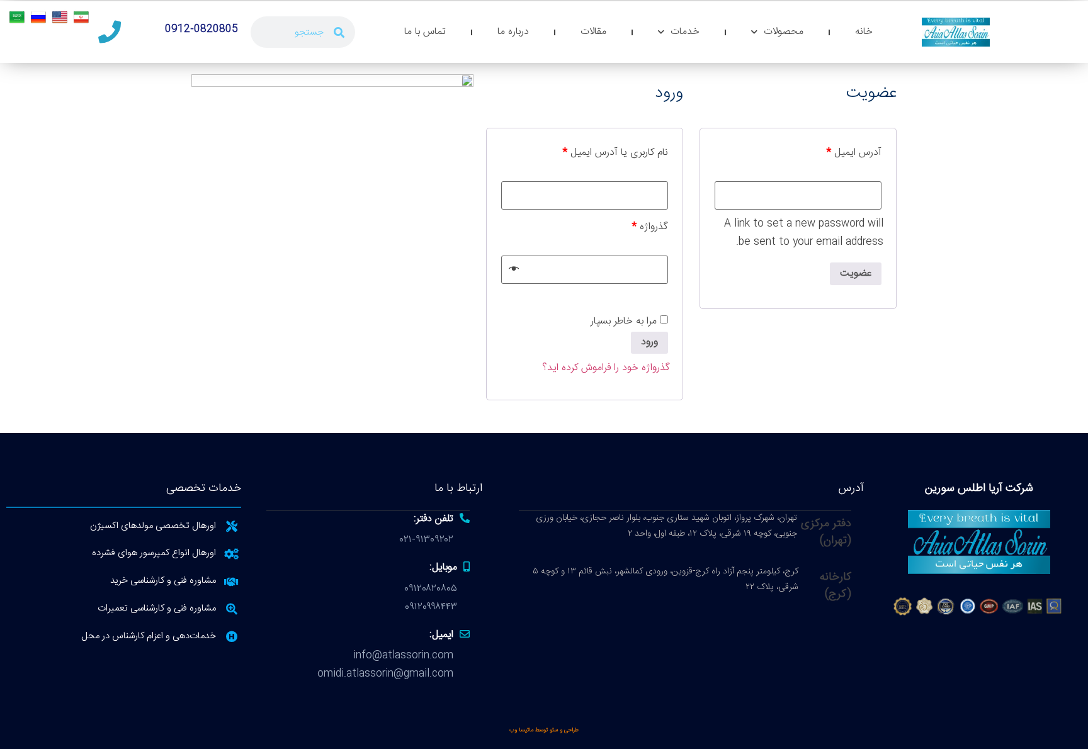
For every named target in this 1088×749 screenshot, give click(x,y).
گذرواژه (650, 226)
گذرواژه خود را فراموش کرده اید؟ (606, 367)
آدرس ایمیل (854, 152)
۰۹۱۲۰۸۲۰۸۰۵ (430, 588)
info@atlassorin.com (403, 655)
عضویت (855, 273)
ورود (649, 342)
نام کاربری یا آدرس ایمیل (615, 152)
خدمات (685, 31)
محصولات (783, 31)
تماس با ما (425, 31)
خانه (864, 31)
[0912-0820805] (109, 32)
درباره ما (513, 31)
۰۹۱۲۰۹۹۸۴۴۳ (431, 607)
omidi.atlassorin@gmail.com (385, 673)
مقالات (593, 31)
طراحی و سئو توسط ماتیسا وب (544, 730)
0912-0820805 (201, 29)
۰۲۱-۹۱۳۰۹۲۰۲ (426, 539)
